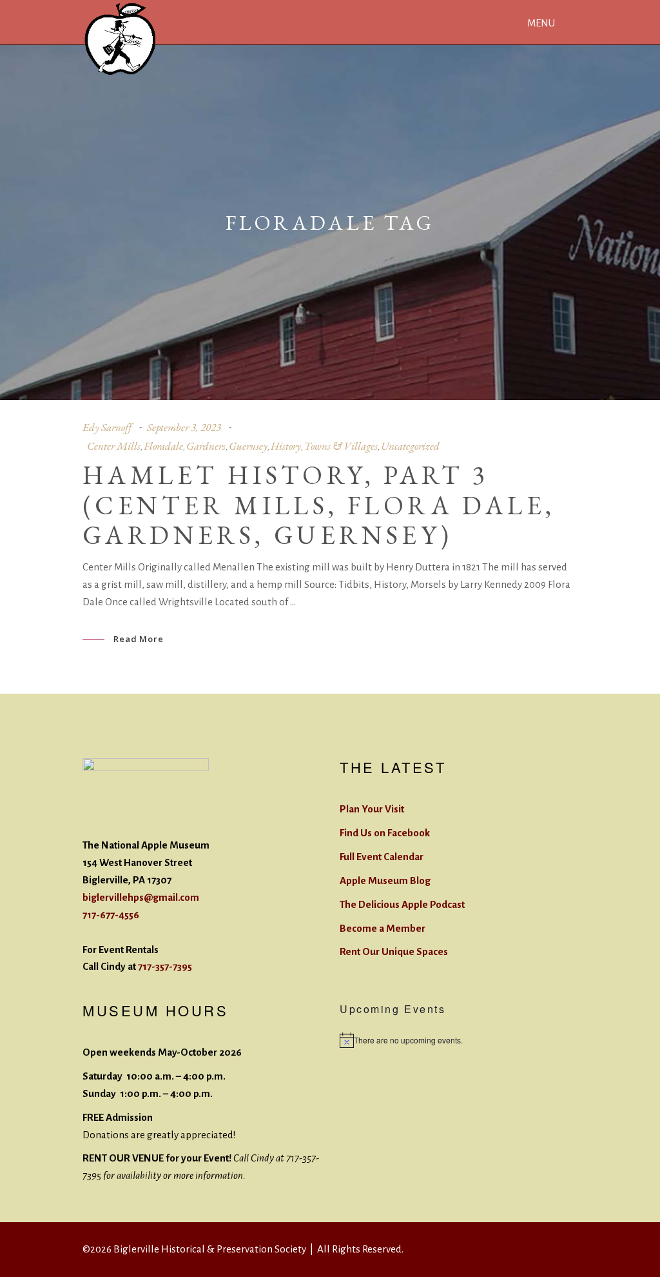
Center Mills (114, 446)
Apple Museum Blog (385, 880)
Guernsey (248, 446)
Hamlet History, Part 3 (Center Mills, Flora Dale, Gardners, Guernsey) (318, 505)
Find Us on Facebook (385, 832)
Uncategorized (410, 446)
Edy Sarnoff (106, 427)
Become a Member (382, 928)
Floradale (163, 446)
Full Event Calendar (381, 856)
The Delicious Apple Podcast (402, 904)
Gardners (206, 446)
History (286, 446)
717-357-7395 (165, 966)
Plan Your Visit (372, 808)
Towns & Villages (341, 446)
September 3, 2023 (184, 427)
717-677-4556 (110, 914)
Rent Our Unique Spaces (394, 951)
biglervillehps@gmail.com (140, 897)
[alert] (459, 1040)
